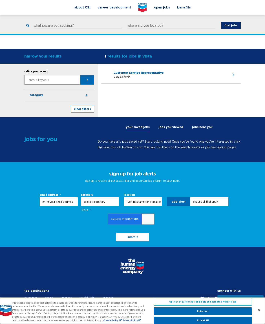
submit (132, 237)
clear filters (82, 109)
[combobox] (100, 201)
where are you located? (145, 25)
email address (50, 195)
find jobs (230, 25)
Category (36, 95)
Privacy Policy (130, 320)
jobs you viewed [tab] (171, 127)
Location (129, 195)
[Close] (259, 310)
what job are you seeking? (54, 25)
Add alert (179, 202)
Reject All (202, 311)
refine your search (36, 71)
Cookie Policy (111, 320)
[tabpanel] (169, 144)
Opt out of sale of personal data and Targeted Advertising (202, 301)
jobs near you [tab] (202, 127)
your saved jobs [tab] (138, 127)
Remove (90, 209)
